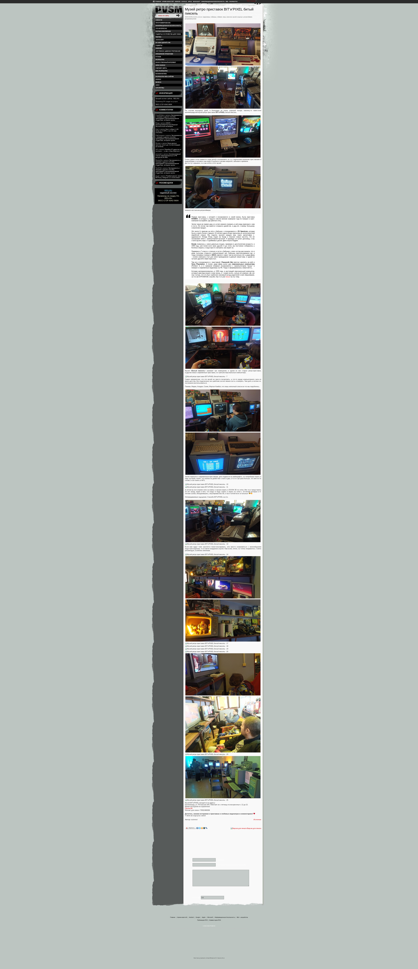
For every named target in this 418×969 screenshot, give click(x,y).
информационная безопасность (168, 25)
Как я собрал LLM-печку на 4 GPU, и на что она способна (167, 130)
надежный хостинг (168, 191)
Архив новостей (168, 1)
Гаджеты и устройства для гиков (168, 34)
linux (157, 85)
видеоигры (206, 17)
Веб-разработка (162, 71)
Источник (257, 819)
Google (184, 1)
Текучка (158, 37)
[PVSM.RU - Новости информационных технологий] (168, 10)
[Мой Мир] (204, 828)
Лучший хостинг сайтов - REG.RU (167, 98)
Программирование (163, 23)
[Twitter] (200, 828)
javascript (160, 40)
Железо (158, 82)
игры (224, 17)
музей (235, 17)
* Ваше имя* (221, 860)
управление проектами (164, 54)
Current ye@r (197, 897)
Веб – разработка (232, 1)
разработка (160, 59)
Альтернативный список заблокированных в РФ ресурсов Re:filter (168, 155)
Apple (190, 1)
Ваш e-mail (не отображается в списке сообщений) (232, 864)
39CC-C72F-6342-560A (164, 104)
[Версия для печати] (239, 828)
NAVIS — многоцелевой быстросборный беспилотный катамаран (167, 124)
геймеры (213, 17)
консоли (229, 17)
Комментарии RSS (215, 920)
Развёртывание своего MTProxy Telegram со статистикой (169, 176)
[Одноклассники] (202, 828)
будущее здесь (161, 68)
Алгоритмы (160, 88)
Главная (158, 1)
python (158, 57)
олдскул (240, 17)
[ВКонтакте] (197, 828)
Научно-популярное (163, 31)
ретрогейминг (247, 17)
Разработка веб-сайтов (165, 76)
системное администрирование (168, 51)
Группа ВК (189, 808)
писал (228, 277)
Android (177, 1)
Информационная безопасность (213, 1)
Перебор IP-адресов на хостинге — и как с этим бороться (168, 150)
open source (160, 65)
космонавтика (161, 73)
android (159, 48)
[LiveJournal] (206, 828)
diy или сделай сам (163, 42)
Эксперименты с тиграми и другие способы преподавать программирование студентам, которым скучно (169, 117)
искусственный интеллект (166, 62)
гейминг (219, 17)
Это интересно (161, 28)
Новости (159, 20)
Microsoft (196, 1)
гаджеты (159, 45)
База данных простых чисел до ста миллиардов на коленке (168, 144)
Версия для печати (254, 828)
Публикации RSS (202, 920)
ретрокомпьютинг (190, 19)
